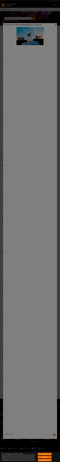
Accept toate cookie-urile (44, 460)
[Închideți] (58, 456)
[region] (30, 457)
